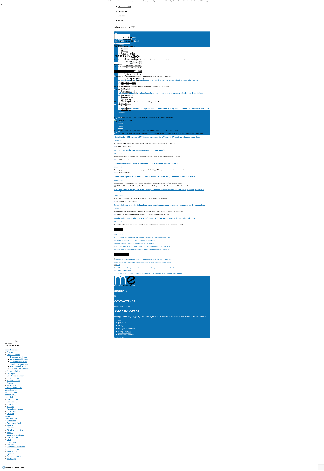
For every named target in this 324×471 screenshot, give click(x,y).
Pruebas (124, 49)
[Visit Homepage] (125, 38)
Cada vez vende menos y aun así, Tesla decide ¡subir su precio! (139, 124)
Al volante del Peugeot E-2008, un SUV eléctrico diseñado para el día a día (134, 243)
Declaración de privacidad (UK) (126, 334)
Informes (10, 404)
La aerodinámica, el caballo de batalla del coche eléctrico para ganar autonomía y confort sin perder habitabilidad (159, 205)
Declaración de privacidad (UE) (126, 328)
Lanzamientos (127, 95)
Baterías (10, 428)
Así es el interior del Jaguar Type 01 (166, 1)
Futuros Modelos (128, 82)
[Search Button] (131, 63)
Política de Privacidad (123, 327)
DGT (9, 439)
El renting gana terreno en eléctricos (210, 1)
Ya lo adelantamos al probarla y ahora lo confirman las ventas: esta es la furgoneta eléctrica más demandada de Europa (145, 268)
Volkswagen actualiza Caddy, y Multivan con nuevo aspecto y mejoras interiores (146, 163)
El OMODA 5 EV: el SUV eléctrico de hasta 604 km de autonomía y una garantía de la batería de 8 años (142, 237)
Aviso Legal (121, 325)
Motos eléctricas (10, 390)
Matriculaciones (128, 99)
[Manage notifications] (3, 467)
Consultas (122, 16)
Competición (12, 399)
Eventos (10, 406)
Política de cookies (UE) (124, 331)
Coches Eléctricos (11, 350)
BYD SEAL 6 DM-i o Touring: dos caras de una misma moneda (139, 150)
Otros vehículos (13, 354)
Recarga (6, 416)
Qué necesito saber (129, 91)
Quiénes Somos (124, 6)
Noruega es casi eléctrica (115, 1)
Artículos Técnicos (15, 409)
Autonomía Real (14, 423)
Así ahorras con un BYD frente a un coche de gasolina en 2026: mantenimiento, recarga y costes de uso (142, 249)
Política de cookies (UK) (124, 333)
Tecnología (11, 385)
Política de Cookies (123, 330)
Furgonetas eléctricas (133, 61)
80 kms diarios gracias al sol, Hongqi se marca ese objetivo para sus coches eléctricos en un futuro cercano (156, 80)
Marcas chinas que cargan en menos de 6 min (132, 1)
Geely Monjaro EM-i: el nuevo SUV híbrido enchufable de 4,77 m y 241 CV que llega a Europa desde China (157, 137)
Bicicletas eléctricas (18, 357)
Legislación (12, 402)
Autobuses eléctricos (19, 364)
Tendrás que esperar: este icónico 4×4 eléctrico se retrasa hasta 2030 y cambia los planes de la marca (154, 176)
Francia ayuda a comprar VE (195, 1)
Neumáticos (12, 451)
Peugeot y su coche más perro (150, 1)
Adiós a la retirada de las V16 (181, 1)
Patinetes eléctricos (132, 74)
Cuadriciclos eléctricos (134, 78)
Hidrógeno (11, 373)
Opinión (10, 413)
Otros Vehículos (128, 53)
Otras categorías (10, 418)
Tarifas (121, 20)
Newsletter (122, 11)
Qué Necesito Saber (15, 376)
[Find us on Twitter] (115, 32)
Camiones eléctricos (133, 65)
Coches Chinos (120, 126)
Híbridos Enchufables (121, 112)
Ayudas (124, 103)
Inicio (119, 320)
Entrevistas (11, 411)
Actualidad (8, 397)
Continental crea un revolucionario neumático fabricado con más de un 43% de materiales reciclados (154, 218)
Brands (10, 432)
